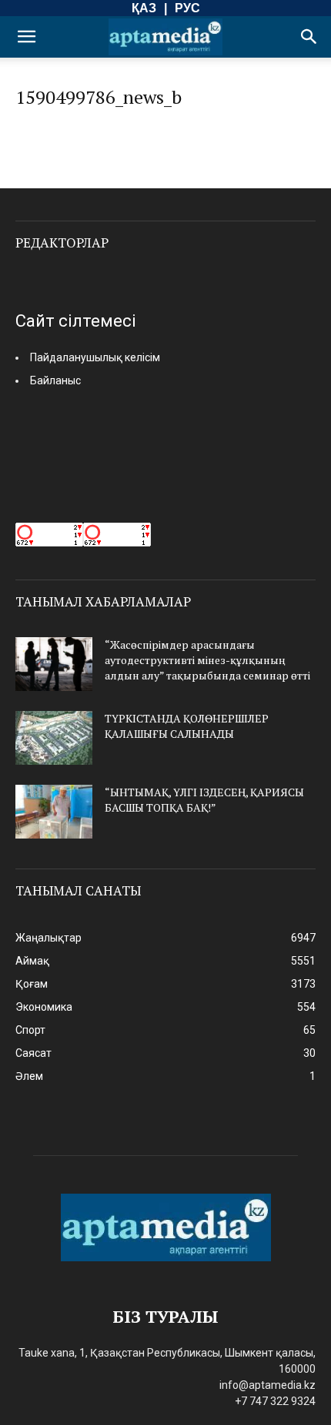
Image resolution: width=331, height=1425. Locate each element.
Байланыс (55, 380)
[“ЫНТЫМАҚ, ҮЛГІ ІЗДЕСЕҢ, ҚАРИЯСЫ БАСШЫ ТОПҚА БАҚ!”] (53, 812)
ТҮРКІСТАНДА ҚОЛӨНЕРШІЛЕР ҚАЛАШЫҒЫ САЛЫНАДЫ (187, 726)
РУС (187, 8)
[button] (26, 37)
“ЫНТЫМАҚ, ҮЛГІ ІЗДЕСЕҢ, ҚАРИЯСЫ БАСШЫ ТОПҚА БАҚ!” (204, 800)
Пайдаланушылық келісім (95, 357)
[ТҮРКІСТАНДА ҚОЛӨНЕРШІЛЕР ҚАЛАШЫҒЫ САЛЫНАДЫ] (53, 738)
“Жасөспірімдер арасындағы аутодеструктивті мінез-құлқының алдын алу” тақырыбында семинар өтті (207, 660)
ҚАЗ (144, 8)
